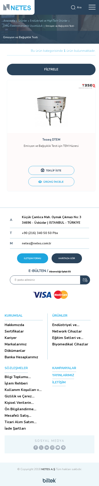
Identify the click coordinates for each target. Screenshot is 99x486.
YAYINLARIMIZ (63, 375)
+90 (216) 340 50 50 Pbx (40, 233)
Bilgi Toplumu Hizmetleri (16, 377)
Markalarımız (16, 344)
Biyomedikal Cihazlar (70, 344)
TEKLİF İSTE (53, 170)
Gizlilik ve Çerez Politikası (18, 396)
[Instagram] (52, 447)
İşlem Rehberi (16, 383)
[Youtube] (57, 447)
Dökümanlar (15, 350)
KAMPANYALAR (64, 368)
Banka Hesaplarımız (21, 357)
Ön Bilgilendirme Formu (19, 409)
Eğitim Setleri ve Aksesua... (66, 338)
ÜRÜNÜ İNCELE (53, 182)
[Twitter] (41, 447)
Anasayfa (9, 21)
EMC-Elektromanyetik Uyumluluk (23, 26)
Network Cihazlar (67, 331)
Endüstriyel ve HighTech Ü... (64, 325)
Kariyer (11, 338)
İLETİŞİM (59, 382)
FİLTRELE (51, 69)
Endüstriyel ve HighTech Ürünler (48, 21)
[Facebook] (35, 447)
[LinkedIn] (46, 447)
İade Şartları (15, 428)
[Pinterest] (63, 447)
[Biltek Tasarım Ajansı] (49, 480)
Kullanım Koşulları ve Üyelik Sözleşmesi (23, 390)
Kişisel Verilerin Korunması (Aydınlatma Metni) (21, 402)
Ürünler (22, 21)
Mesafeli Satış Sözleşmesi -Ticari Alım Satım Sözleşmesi (20, 415)
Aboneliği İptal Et (60, 271)
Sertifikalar (14, 331)
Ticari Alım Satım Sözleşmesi (19, 422)
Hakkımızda (14, 325)
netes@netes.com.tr (36, 243)
